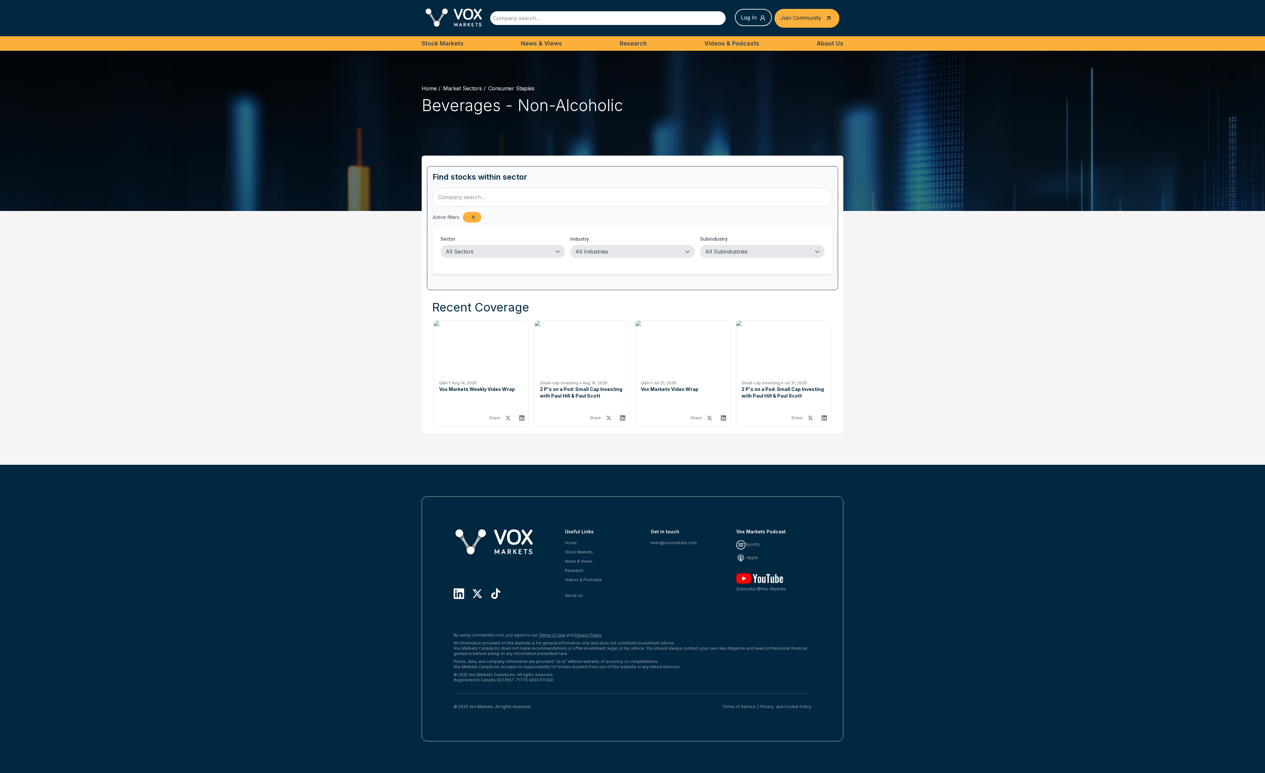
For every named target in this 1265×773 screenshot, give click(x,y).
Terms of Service (739, 706)
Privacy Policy (588, 635)
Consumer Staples (511, 88)
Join (800, 17)
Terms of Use (552, 635)
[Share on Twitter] (508, 418)
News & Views (541, 43)
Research (633, 43)
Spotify (752, 544)
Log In (749, 17)
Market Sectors (462, 88)
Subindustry (714, 239)
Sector (447, 239)
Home (429, 88)
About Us (830, 43)
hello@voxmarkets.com (674, 542)
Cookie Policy (797, 706)
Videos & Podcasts (731, 43)
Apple (751, 557)
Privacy (767, 706)
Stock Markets (443, 43)
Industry (579, 239)
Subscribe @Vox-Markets (761, 588)
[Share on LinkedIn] (521, 418)
